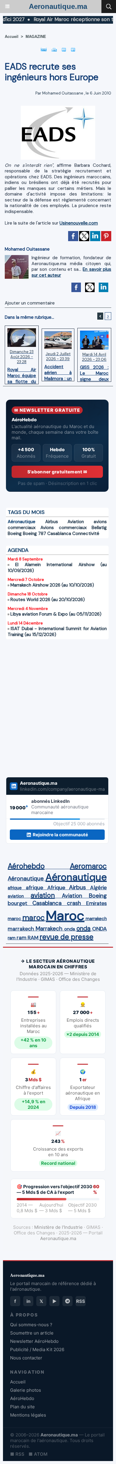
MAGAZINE (36, 36)
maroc (14, 918)
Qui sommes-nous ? (31, 1324)
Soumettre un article (32, 1333)
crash (74, 903)
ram (11, 938)
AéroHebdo (22, 1398)
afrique (15, 888)
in (28, 1301)
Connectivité (85, 533)
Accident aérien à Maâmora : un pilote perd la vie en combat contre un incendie (57, 371)
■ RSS (17, 1454)
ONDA (99, 928)
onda (69, 929)
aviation (16, 896)
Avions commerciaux (63, 528)
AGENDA (18, 550)
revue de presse (66, 937)
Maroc (65, 915)
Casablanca (59, 533)
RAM (33, 937)
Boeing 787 (34, 533)
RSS (80, 1301)
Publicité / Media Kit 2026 (37, 1349)
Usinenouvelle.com (78, 223)
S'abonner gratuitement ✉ (57, 472)
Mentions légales (28, 1415)
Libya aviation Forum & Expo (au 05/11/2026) (55, 614)
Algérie (98, 887)
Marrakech (49, 928)
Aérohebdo (26, 866)
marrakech (96, 919)
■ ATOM (38, 1454)
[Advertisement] (51, 712)
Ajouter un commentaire (30, 303)
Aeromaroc (88, 866)
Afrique (56, 887)
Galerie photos (25, 1390)
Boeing (15, 533)
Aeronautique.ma (58, 6)
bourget (17, 903)
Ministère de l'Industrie (58, 1227)
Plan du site (22, 1406)
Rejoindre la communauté (60, 834)
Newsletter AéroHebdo (34, 1341)
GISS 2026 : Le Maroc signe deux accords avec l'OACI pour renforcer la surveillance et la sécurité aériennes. (94, 371)
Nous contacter (26, 1358)
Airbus (51, 522)
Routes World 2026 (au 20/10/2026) (47, 600)
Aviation (76, 522)
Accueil (11, 36)
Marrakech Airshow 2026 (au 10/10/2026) (52, 585)
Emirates (96, 903)
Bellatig (99, 528)
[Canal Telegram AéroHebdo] (67, 1301)
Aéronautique (21, 522)
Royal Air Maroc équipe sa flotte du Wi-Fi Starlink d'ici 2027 (21, 374)
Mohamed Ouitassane (62, 93)
